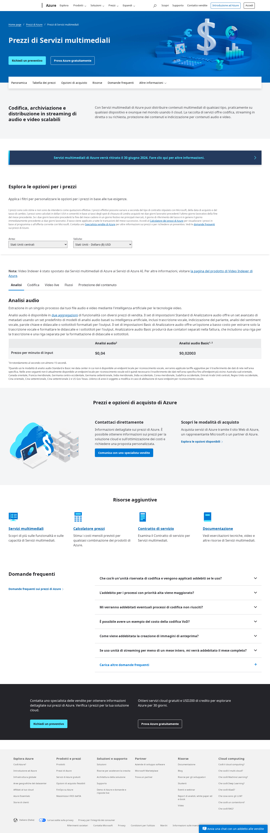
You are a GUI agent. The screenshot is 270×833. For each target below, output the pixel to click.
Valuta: (77, 239)
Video (181, 805)
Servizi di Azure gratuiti (68, 777)
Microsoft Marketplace (146, 770)
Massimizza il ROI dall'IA (68, 795)
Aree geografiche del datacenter (30, 783)
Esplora (64, 5)
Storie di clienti (21, 802)
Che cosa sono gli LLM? (230, 795)
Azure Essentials (21, 795)
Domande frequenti (121, 83)
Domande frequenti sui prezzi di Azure (34, 589)
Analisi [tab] (16, 285)
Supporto (178, 5)
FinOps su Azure (64, 789)
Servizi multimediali (25, 528)
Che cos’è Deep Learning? (231, 783)
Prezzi (112, 5)
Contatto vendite (197, 5)
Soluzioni (96, 5)
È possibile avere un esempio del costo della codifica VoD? (145, 621)
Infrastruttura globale (24, 777)
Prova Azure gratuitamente (72, 60)
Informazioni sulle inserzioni (187, 825)
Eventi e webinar (186, 789)
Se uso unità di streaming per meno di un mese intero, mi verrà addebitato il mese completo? (173, 650)
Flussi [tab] (69, 285)
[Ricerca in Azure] (154, 5)
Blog (180, 770)
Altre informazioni (151, 83)
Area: (11, 239)
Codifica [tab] (33, 285)
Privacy (122, 825)
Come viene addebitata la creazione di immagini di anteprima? (149, 636)
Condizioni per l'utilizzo (143, 825)
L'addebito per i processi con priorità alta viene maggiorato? (147, 593)
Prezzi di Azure (64, 770)
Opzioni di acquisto (74, 83)
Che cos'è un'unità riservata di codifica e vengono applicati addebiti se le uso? (161, 578)
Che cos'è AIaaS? (226, 789)
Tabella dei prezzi (44, 83)
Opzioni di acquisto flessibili (70, 783)
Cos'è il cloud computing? (231, 764)
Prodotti (78, 5)
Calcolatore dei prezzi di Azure (166, 220)
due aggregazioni (65, 315)
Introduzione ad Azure (225, 5)
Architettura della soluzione (111, 777)
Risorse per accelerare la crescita (113, 770)
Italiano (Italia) (26, 819)
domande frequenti (204, 224)
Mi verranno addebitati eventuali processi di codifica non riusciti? (151, 607)
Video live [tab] (52, 285)
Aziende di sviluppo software (150, 764)
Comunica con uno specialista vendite (124, 453)
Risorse (97, 83)
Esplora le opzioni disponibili (200, 441)
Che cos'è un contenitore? (231, 802)
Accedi (249, 5)
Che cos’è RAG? (226, 808)
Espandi (127, 5)
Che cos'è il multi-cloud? (230, 770)
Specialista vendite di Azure (100, 224)
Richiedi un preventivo (27, 60)
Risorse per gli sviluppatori (192, 777)
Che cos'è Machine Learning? (233, 777)
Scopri (165, 5)
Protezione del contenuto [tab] (97, 285)
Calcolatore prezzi (89, 528)
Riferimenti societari (77, 825)
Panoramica (19, 83)
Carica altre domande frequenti (124, 665)
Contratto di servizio (156, 528)
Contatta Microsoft (103, 825)
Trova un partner (144, 777)
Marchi (163, 825)
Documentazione (218, 528)
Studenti (182, 783)
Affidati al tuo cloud (23, 789)
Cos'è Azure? (19, 764)
